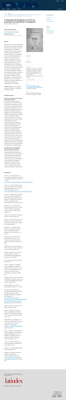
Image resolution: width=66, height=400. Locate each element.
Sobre (19, 9)
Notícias (14, 9)
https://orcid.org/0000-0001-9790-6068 (11, 32)
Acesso (62, 1)
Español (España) (49, 31)
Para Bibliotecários (49, 21)
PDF (29, 56)
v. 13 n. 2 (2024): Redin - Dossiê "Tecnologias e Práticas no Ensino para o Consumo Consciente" (22, 14)
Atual (3, 9)
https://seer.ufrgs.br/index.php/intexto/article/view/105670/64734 (17, 191)
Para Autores (48, 19)
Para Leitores (48, 17)
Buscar (60, 9)
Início (5, 13)
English (47, 29)
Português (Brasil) (50, 32)
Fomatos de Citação (31, 79)
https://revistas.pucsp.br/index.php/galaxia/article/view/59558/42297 (18, 182)
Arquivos (8, 9)
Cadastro (57, 1)
